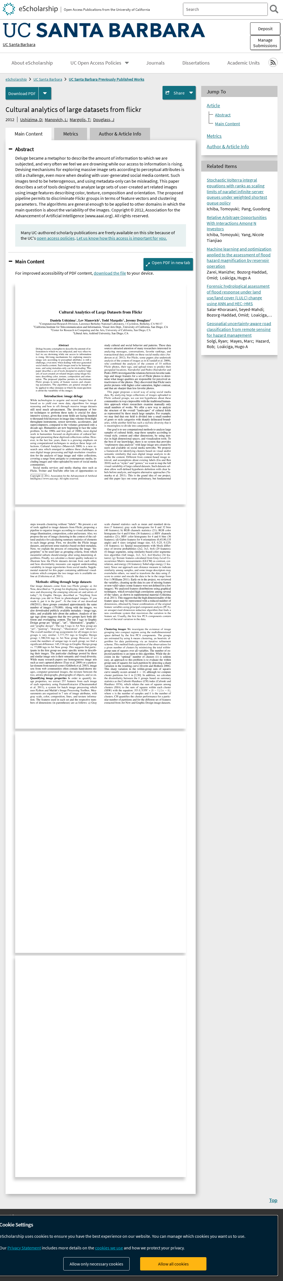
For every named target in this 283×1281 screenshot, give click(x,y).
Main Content (29, 261)
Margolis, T (80, 119)
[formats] (45, 93)
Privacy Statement (24, 1248)
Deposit (265, 28)
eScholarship (16, 79)
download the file (110, 273)
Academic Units (243, 63)
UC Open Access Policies (95, 63)
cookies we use (109, 1248)
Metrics (214, 136)
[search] (274, 9)
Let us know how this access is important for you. (122, 238)
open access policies (56, 238)
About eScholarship (32, 63)
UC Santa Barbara (19, 44)
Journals (155, 63)
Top (273, 1200)
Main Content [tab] (29, 134)
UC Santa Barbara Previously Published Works (106, 79)
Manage (265, 42)
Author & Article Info (228, 147)
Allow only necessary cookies (96, 1264)
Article (213, 106)
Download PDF (22, 93)
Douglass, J (103, 119)
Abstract (24, 149)
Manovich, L (56, 119)
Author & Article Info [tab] (120, 134)
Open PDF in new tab (171, 262)
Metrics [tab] (70, 134)
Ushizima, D (31, 119)
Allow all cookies (173, 1264)
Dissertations (196, 63)
